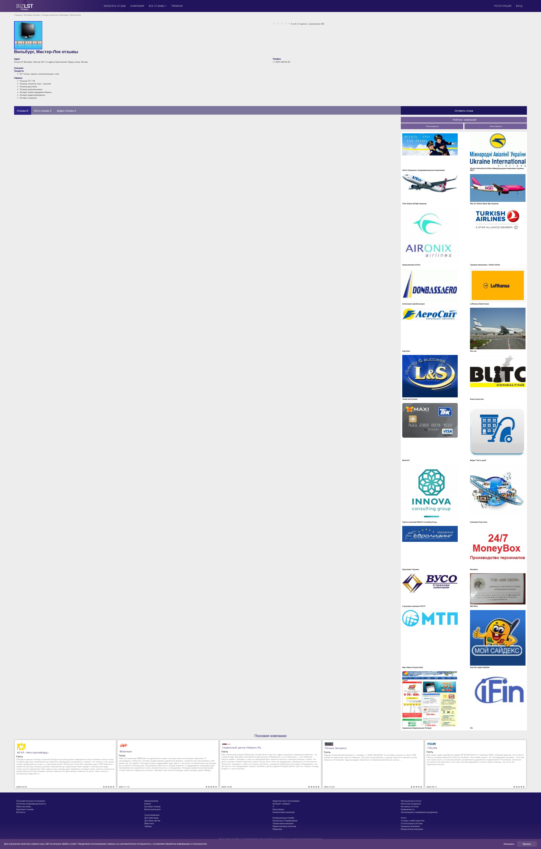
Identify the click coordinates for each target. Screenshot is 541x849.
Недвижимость (408, 809)
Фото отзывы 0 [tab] (42, 110)
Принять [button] (527, 844)
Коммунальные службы (283, 818)
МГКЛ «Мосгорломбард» (33, 752)
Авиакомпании (151, 801)
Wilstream (126, 751)
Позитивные (432, 126)
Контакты (20, 812)
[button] (208, 844)
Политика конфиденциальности (31, 804)
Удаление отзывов (25, 809)
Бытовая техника (32, 14)
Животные (149, 823)
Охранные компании (410, 826)
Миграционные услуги (411, 801)
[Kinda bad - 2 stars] (278, 23)
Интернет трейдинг (281, 804)
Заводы (148, 826)
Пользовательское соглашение (30, 801)
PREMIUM (177, 6)
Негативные (496, 126)
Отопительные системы (412, 823)
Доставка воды (151, 818)
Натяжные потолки (410, 806)
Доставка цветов (152, 821)
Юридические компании (412, 829)
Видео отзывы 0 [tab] (66, 110)
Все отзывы (157, 6)
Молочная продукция (411, 804)
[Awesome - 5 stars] (289, 23)
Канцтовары (278, 809)
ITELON (432, 748)
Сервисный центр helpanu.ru (241, 747)
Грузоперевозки (151, 815)
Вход (519, 6)
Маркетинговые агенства (284, 826)
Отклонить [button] (509, 844)
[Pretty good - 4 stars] (285, 23)
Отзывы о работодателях (412, 821)
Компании (137, 6)
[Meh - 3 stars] (282, 23)
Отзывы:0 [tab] (22, 110)
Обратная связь (23, 806)
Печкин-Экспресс (336, 748)
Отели (403, 818)
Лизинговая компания (283, 823)
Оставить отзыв (464, 110)
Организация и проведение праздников (419, 812)
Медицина (277, 829)
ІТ (273, 806)
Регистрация (502, 6)
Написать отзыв (115, 6)
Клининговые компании (284, 812)
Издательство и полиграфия (286, 801)
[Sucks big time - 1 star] (274, 23)
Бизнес (147, 804)
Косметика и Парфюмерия (285, 821)
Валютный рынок (152, 809)
